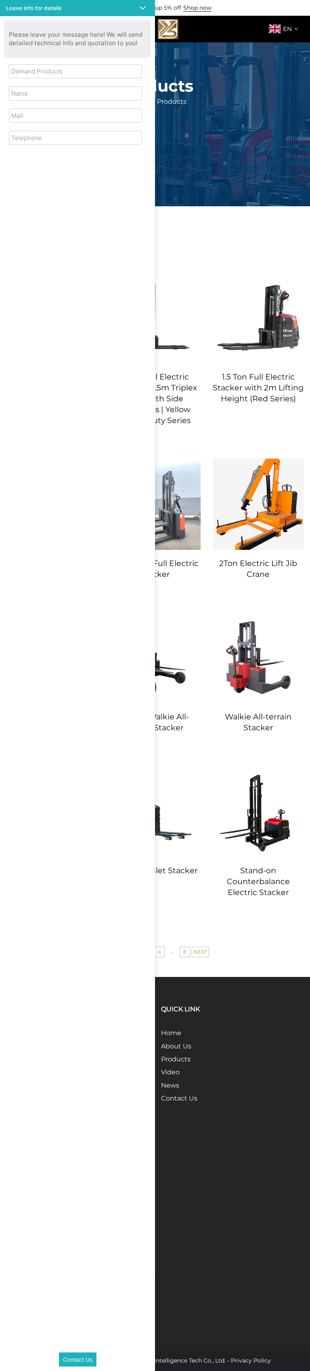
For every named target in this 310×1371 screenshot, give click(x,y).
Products (176, 1059)
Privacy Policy (251, 1360)
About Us (176, 1046)
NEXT (200, 952)
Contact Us (179, 1098)
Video (170, 1072)
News (170, 1085)
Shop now (197, 7)
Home (171, 1033)
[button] (77, 8)
